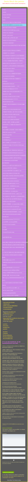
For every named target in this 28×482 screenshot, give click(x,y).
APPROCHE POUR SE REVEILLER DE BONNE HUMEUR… (12, 264)
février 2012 (5, 325)
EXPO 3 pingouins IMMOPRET (10, 305)
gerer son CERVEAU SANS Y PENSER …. (11, 295)
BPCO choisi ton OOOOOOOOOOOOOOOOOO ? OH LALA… (13, 279)
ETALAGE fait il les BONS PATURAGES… (11, 119)
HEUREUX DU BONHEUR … (9, 71)
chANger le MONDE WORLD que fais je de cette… (13, 272)
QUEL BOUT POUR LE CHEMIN (9, 27)
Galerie (4, 19)
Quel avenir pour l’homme (9, 302)
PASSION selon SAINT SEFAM (9, 201)
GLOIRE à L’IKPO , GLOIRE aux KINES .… (12, 122)
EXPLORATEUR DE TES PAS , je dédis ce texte (12, 193)
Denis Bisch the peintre (14, 1)
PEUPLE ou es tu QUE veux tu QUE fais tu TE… (12, 165)
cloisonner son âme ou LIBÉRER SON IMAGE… (12, 73)
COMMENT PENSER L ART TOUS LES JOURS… (13, 111)
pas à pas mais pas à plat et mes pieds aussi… (11, 206)
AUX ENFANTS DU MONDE (9, 76)
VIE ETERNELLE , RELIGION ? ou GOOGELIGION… (14, 196)
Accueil (4, 9)
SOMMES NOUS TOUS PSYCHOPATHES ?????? (12, 91)
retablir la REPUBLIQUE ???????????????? (11, 267)
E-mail (3, 451)
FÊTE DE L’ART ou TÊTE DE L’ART (10, 37)
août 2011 (5, 329)
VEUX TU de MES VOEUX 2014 (9, 117)
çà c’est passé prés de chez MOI (9, 188)
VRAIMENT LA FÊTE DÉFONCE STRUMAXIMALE (13, 66)
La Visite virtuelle (6, 17)
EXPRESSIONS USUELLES (8, 83)
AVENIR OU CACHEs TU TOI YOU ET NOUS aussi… (14, 145)
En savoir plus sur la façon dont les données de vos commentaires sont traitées (13, 476)
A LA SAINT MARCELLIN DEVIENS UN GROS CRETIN (12, 284)
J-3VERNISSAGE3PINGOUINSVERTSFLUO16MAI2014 (14, 155)
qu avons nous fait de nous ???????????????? (11, 219)
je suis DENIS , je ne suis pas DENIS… (10, 221)
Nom (3, 447)
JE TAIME (5, 229)
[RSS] (25, 480)
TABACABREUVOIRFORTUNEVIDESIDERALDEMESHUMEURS (14, 242)
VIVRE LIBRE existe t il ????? (9, 260)
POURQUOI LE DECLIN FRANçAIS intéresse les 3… (13, 152)
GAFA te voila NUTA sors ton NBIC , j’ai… (11, 287)
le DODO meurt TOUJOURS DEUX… (10, 178)
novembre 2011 (6, 327)
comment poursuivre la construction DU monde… (12, 209)
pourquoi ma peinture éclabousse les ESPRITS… (12, 50)
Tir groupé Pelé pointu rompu (8, 232)
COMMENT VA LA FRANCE (9, 53)
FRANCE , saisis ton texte (8, 35)
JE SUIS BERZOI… (7, 137)
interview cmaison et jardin (8, 290)
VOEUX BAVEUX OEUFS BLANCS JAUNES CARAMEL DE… (11, 215)
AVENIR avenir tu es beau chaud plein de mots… (12, 109)
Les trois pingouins (7, 309)
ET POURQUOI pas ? (7, 140)
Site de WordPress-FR (8, 338)
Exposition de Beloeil (8, 307)
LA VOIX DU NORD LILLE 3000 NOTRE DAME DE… (14, 252)
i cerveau (4, 227)
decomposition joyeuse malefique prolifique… (11, 270)
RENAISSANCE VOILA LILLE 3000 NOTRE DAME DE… (13, 248)
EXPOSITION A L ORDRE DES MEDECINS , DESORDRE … (11, 126)
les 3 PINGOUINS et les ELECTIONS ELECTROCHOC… (10, 162)
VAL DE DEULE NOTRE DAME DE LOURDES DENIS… (12, 256)
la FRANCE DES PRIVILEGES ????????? (11, 183)
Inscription (5, 331)
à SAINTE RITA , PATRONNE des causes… (11, 186)
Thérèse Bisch (6, 318)
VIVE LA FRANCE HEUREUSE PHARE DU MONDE (14, 58)
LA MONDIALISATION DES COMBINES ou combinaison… (11, 80)
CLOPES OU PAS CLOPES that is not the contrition (13, 318)
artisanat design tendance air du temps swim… (11, 173)
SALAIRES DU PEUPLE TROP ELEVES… (11, 114)
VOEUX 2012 (6, 304)
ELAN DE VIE (6, 147)
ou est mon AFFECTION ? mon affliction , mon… (12, 170)
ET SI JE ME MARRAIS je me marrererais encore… (13, 25)
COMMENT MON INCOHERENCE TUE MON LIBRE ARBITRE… (13, 105)
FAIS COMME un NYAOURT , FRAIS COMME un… (13, 129)
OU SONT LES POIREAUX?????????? (10, 89)
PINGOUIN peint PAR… (7, 134)
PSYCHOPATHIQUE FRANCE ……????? (11, 86)
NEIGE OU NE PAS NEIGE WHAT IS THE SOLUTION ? (13, 47)
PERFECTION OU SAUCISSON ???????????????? (12, 63)
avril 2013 (5, 324)
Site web (3, 456)
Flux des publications (7, 335)
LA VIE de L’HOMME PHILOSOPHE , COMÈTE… (13, 60)
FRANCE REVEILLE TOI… (8, 101)
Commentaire (4, 433)
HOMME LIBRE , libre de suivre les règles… (11, 275)
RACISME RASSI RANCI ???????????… (11, 99)
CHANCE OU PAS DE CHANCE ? (10, 40)
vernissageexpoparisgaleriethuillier (9, 293)
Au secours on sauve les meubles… (9, 224)
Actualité (4, 12)
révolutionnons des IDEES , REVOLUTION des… (12, 158)
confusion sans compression (8, 32)
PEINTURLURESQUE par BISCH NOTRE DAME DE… (14, 244)
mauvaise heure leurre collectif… (9, 68)
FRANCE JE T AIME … (7, 94)
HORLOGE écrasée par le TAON (9, 132)
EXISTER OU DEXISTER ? (8, 43)
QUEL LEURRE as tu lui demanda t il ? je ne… (12, 142)
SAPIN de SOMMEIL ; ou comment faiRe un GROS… (13, 204)
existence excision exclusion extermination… (11, 181)
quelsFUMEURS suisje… (7, 237)
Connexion (5, 333)
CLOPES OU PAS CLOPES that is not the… (11, 30)
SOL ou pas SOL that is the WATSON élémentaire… (13, 199)
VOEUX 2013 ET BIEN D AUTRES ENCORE (12, 22)
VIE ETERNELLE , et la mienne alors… (11, 191)
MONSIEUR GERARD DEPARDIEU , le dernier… (13, 211)
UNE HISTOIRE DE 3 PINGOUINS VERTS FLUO (13, 150)
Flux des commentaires (8, 336)
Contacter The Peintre (7, 14)
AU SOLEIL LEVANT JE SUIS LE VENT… (12, 96)
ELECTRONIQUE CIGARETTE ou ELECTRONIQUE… (14, 55)
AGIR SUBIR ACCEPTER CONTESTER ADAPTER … (14, 175)
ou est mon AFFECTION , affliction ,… (10, 168)
